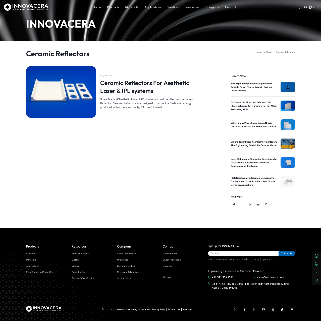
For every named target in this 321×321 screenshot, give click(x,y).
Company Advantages (128, 272)
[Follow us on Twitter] (242, 204)
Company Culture (126, 265)
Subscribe (288, 253)
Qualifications (124, 278)
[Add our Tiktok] (282, 309)
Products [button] (113, 7)
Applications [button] (152, 7)
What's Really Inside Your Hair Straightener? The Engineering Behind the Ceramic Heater (254, 143)
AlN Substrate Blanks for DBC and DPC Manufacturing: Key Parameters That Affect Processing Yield (254, 106)
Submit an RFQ (170, 253)
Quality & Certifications (83, 278)
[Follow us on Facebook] (234, 204)
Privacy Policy (159, 309)
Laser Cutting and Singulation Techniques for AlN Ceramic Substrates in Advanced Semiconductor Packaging (254, 162)
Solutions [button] (173, 7)
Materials (31, 259)
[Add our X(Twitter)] (235, 309)
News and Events (80, 253)
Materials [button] (131, 7)
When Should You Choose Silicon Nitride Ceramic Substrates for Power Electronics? (253, 124)
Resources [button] (192, 7)
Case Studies (78, 272)
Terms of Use (174, 309)
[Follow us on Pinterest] (266, 204)
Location (167, 265)
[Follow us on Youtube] (258, 204)
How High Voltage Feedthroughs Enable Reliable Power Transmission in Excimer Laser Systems (252, 87)
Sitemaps (187, 309)
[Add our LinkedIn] (254, 309)
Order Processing (172, 259)
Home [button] (97, 7)
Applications (32, 265)
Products (30, 253)
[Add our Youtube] (263, 309)
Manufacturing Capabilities (40, 272)
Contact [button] (230, 7)
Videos (75, 265)
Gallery (75, 259)
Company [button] (212, 7)
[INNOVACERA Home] (44, 308)
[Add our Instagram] (273, 309)
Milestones (122, 259)
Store (168, 277)
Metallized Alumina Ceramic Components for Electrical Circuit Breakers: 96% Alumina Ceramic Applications (253, 181)
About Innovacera (126, 253)
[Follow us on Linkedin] (250, 204)
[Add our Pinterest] (291, 309)
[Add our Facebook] (244, 309)
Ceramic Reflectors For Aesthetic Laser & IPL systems (144, 86)
